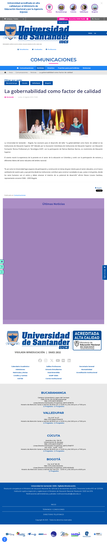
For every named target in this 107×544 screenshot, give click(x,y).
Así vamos (10, 316)
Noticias (40, 68)
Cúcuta (24, 83)
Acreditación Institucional (86, 372)
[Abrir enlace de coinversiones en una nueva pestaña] (101, 534)
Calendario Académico (20, 366)
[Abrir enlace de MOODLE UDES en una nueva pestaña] (24, 534)
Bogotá (48, 83)
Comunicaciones (26, 68)
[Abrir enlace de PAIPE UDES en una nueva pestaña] (13, 534)
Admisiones (20, 369)
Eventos (51, 68)
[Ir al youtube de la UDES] (56, 361)
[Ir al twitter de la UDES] (50, 361)
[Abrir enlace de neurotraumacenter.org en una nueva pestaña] (79, 534)
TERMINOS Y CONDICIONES (53, 509)
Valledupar (36, 83)
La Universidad (98, 35)
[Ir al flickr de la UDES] (62, 361)
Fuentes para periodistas (68, 68)
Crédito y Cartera (20, 375)
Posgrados (60, 406)
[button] (4, 539)
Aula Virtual (63, 22)
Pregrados (49, 406)
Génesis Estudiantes (53, 369)
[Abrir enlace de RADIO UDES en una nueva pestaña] (35, 534)
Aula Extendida (54, 372)
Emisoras (87, 68)
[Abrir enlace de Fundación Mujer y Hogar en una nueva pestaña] (57, 534)
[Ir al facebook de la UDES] (39, 361)
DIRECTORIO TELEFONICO (53, 514)
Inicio (90, 33)
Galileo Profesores (53, 366)
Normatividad (86, 369)
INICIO (53, 505)
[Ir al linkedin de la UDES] (68, 361)
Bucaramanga (11, 83)
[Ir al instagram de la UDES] (44, 361)
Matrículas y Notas (20, 372)
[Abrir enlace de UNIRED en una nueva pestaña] (46, 534)
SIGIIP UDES (53, 375)
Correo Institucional (54, 378)
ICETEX (20, 378)
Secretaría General (86, 366)
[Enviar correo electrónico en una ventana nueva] (69, 494)
